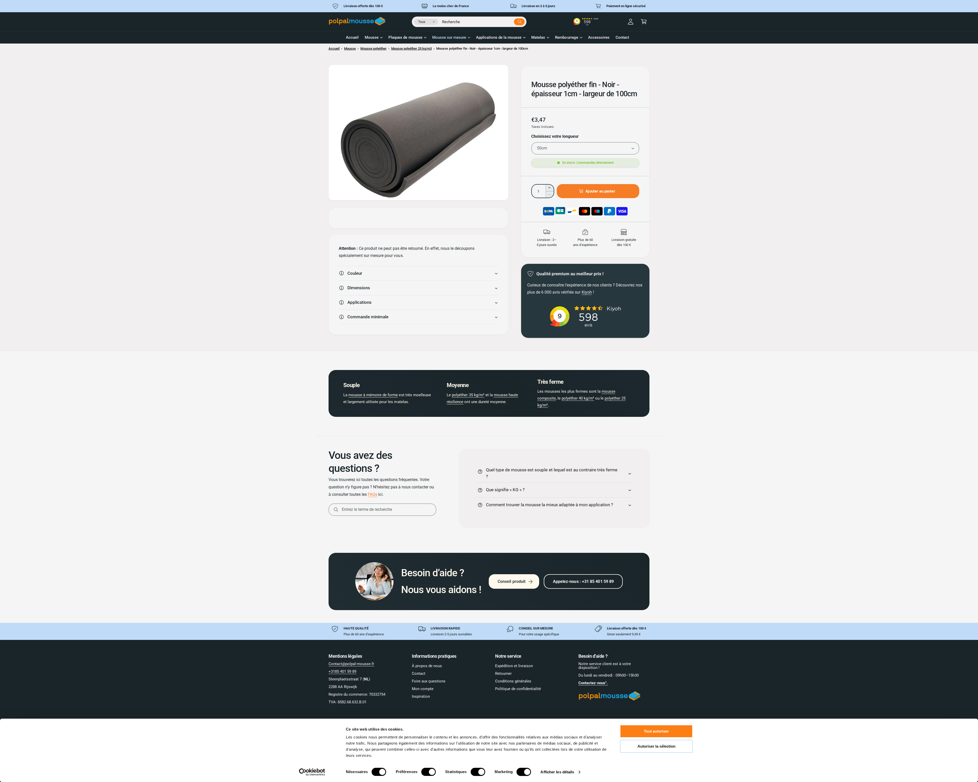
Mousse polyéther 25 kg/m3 (411, 48)
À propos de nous (427, 666)
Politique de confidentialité (518, 689)
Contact (418, 673)
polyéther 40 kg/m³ (578, 398)
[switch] (428, 772)
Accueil (334, 48)
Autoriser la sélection (656, 746)
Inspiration (421, 696)
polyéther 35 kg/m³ (468, 395)
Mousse (371, 37)
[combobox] (483, 21)
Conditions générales (513, 681)
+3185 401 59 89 (342, 671)
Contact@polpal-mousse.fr (351, 664)
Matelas (538, 37)
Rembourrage (566, 37)
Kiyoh (587, 292)
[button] (643, 21)
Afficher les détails (557, 772)
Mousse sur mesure (449, 37)
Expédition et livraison (514, 666)
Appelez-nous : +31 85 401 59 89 (583, 581)
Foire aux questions (428, 681)
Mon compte (422, 689)
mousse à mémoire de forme (373, 395)
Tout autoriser (656, 731)
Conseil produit (511, 581)
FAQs (372, 494)
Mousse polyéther (373, 48)
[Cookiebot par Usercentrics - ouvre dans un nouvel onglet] (312, 772)
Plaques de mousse (405, 37)
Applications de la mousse (498, 37)
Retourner (503, 673)
